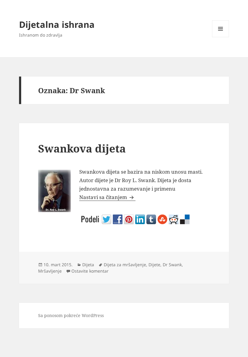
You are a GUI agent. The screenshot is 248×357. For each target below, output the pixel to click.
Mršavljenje (50, 271)
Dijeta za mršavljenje (125, 264)
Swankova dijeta (82, 148)
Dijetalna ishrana (57, 24)
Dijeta (88, 264)
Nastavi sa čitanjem (107, 197)
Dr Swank (172, 264)
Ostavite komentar (90, 271)
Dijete (154, 264)
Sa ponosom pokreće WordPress (71, 315)
